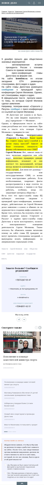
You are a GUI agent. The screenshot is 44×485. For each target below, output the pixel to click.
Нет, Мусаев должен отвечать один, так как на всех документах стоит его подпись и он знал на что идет (23, 475)
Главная (4, 11)
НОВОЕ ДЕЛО (9, 3)
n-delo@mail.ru (23, 297)
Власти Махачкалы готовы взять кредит (21, 425)
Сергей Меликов (16, 249)
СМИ (3, 254)
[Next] (39, 327)
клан (25, 249)
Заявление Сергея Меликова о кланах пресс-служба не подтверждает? (21, 12)
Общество (33, 249)
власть (4, 259)
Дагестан (10, 254)
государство (31, 254)
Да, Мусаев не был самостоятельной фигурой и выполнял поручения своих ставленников (22, 467)
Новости (11, 11)
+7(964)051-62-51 (23, 306)
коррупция (20, 254)
